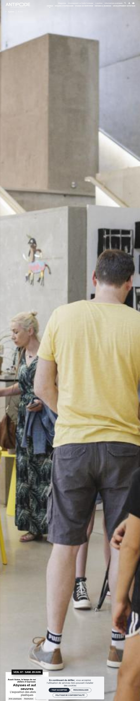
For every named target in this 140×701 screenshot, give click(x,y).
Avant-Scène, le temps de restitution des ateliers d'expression (27, 680)
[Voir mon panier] (133, 3)
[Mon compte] (125, 3)
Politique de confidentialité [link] (70, 695)
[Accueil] (18, 5)
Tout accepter (59, 690)
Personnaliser (80, 690)
